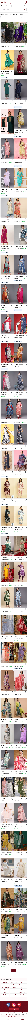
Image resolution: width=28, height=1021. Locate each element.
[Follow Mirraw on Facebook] (8, 1005)
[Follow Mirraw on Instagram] (14, 1005)
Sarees (8, 5)
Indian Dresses (14, 982)
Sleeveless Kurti (22, 984)
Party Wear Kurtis (5, 987)
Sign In (14, 1009)
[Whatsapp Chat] (26, 764)
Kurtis (21, 5)
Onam (10, 17)
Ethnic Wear (13, 984)
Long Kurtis (14, 987)
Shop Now (8, 40)
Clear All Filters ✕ (15, 20)
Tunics (22, 989)
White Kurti (5, 989)
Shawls (5, 992)
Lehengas (15, 5)
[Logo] (7, 2)
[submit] (24, 9)
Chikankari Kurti (22, 992)
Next (13, 970)
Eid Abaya (5, 994)
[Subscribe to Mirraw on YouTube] (19, 1005)
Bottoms (22, 982)
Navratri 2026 (17, 17)
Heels (5, 984)
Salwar (3, 5)
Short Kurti (14, 989)
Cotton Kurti (22, 994)
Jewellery (5, 982)
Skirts (14, 992)
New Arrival (3, 17)
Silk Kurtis (22, 987)
